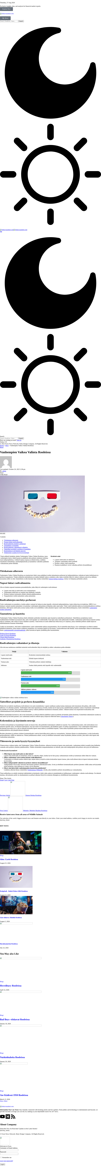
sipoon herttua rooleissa (56, 579)
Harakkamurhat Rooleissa (9, 944)
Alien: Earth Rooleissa (9, 859)
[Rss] (13, 1116)
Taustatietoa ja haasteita (11, 545)
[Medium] (7, 1116)
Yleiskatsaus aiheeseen (11, 540)
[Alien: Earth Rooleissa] (20, 854)
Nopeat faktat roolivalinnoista (13, 542)
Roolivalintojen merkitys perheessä (15, 544)
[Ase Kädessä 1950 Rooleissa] (14, 1064)
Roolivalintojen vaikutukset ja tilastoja (16, 547)
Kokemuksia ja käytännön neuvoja (15, 551)
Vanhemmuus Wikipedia (35, 770)
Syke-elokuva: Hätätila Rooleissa (11, 917)
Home (2, 445)
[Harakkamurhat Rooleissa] (16, 924)
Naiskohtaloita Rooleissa (12, 1057)
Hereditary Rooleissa (10, 985)
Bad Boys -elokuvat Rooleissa (15, 1019)
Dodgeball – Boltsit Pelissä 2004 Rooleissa (14, 891)
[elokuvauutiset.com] (13, 230)
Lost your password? (6, 1161)
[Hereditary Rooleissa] (20, 958)
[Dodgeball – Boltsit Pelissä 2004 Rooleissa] (16, 887)
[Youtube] (2, 1116)
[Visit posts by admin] (6, 467)
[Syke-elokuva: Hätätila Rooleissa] (16, 914)
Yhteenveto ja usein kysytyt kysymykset (16, 552)
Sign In (19, 440)
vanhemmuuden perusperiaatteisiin (14, 630)
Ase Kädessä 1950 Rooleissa (14, 1095)
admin (4, 471)
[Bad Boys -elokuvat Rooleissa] (20, 992)
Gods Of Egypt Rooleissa (8, 635)
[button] (1, 231)
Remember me (6, 1157)
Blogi (1, 447)
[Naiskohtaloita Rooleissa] (20, 1026)
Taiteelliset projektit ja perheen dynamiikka (17, 549)
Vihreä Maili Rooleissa (7, 637)
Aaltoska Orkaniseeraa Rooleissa (10, 639)
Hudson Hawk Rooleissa (8, 633)
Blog (6, 445)
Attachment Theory (67, 716)
